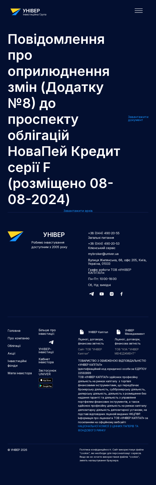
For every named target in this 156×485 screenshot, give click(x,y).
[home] (30, 11)
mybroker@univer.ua (103, 254)
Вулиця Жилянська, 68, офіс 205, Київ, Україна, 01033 (117, 262)
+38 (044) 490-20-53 (103, 243)
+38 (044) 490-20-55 (103, 233)
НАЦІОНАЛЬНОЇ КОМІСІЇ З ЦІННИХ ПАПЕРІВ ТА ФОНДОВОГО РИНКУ (108, 428)
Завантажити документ (138, 118)
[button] (138, 12)
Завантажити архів (78, 210)
